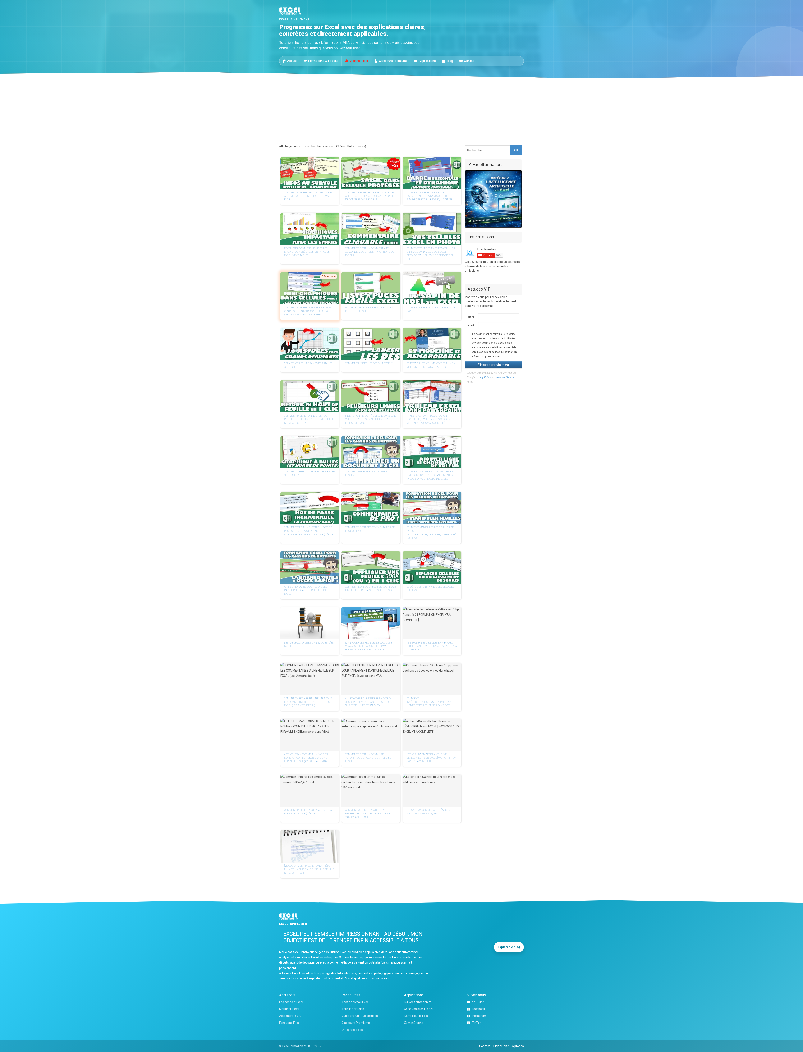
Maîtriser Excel (289, 1009)
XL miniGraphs (413, 1022)
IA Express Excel (352, 1030)
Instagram (479, 1015)
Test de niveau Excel (355, 1002)
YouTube (478, 1002)
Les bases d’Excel (291, 1002)
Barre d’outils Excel (416, 1015)
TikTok (476, 1022)
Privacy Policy (483, 377)
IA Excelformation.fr (417, 1002)
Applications (427, 61)
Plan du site (501, 1046)
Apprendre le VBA (290, 1015)
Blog (450, 61)
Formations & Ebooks (323, 61)
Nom (471, 316)
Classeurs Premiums (393, 61)
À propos (518, 1046)
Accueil (292, 61)
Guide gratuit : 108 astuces (360, 1015)
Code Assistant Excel (418, 1009)
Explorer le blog (509, 947)
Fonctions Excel (289, 1022)
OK (516, 150)
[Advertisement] (401, 110)
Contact (470, 61)
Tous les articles (353, 1009)
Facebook (478, 1009)
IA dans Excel (358, 61)
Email (471, 325)
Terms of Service (505, 377)
